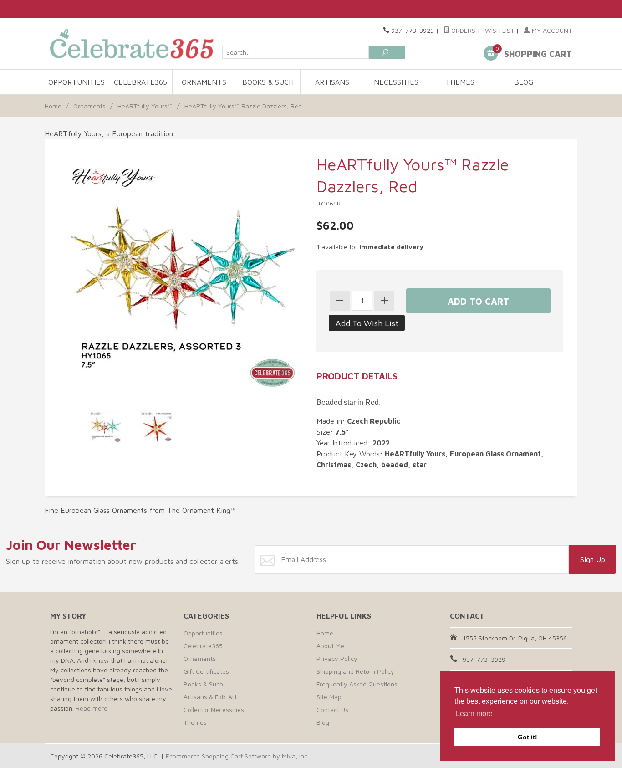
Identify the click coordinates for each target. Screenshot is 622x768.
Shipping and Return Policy (355, 671)
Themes (459, 82)
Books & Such (268, 82)
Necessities (396, 82)
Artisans (332, 82)
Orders (462, 30)
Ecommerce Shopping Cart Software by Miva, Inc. (237, 756)
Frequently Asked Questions (357, 684)
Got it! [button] (527, 737)
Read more (91, 708)
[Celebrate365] (133, 43)
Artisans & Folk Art (210, 697)
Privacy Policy (336, 658)
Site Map (329, 697)
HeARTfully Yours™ (145, 106)
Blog (523, 82)
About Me (330, 646)
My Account (551, 30)
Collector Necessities (214, 709)
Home (53, 106)
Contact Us (332, 709)
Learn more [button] (474, 713)
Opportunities (76, 82)
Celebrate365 (140, 82)
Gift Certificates (206, 671)
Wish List (499, 30)
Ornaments (204, 82)
